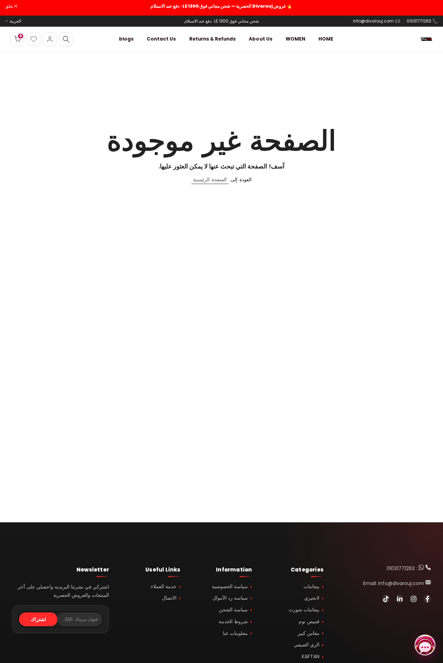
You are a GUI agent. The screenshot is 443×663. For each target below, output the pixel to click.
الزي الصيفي (306, 644)
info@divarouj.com (373, 21)
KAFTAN (310, 656)
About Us (260, 39)
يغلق (430, 6)
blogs (126, 39)
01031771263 (419, 21)
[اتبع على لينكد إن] (399, 599)
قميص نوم (309, 621)
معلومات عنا (235, 633)
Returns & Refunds (212, 39)
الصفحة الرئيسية (210, 179)
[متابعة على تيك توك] (385, 599)
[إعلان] (221, 6)
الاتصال (169, 597)
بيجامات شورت (304, 609)
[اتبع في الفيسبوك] (427, 599)
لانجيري (311, 597)
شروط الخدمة (233, 621)
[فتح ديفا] (425, 645)
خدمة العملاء (164, 586)
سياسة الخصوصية (230, 586)
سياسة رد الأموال (230, 597)
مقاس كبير (308, 633)
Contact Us (161, 39)
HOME (325, 39)
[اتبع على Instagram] (413, 599)
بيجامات (311, 586)
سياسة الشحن (233, 609)
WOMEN (295, 39)
